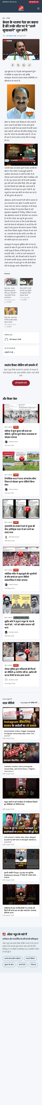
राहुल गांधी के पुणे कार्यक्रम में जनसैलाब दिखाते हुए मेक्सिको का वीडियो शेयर (20, 803)
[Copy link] (29, 65)
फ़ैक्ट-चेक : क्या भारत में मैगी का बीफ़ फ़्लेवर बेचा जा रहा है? (10, 320)
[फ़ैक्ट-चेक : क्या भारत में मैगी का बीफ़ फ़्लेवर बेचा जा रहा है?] (11, 311)
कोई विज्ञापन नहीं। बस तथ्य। (10, 2)
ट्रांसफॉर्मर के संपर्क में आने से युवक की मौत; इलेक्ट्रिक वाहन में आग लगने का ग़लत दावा (20, 529)
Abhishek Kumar (14, 537)
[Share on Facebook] (12, 65)
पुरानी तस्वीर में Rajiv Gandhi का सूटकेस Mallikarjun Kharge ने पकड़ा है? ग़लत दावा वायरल (20, 874)
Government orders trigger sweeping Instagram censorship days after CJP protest (19, 733)
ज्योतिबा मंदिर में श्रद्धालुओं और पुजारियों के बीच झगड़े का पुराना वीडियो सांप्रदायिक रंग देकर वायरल (21, 577)
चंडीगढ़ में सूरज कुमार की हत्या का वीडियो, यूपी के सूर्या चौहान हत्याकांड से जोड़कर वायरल (21, 434)
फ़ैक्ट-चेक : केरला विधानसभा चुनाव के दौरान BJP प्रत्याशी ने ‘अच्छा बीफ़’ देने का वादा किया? (10, 293)
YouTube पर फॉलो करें (29, 702)
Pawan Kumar (13, 442)
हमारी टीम (22, 964)
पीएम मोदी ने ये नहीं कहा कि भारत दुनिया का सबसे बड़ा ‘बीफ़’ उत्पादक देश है (25, 292)
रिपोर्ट (8, 18)
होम (4, 18)
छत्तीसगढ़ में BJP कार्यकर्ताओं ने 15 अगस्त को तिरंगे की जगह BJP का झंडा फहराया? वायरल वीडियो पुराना (20, 910)
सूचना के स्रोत (9, 964)
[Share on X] (18, 65)
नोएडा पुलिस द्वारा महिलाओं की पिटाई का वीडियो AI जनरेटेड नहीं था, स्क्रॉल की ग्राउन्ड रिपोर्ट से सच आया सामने (21, 672)
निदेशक (33, 964)
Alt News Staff (11, 36)
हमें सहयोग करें (33, 2)
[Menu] (38, 8)
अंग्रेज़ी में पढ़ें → (10, 352)
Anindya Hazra (13, 632)
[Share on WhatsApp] (23, 65)
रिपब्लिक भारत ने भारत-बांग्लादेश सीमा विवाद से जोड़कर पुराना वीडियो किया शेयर (20, 482)
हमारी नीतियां (30, 958)
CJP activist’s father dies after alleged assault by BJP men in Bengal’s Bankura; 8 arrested (21, 839)
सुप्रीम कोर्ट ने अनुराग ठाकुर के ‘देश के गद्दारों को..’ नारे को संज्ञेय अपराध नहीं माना (19, 624)
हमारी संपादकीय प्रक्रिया (13, 958)
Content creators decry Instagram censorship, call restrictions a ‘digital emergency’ (19, 768)
